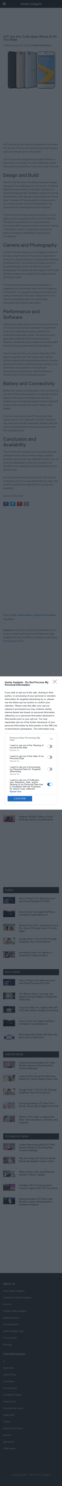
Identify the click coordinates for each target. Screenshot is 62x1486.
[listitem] (31, 739)
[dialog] (31, 743)
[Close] (56, 683)
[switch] (49, 746)
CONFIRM (20, 798)
